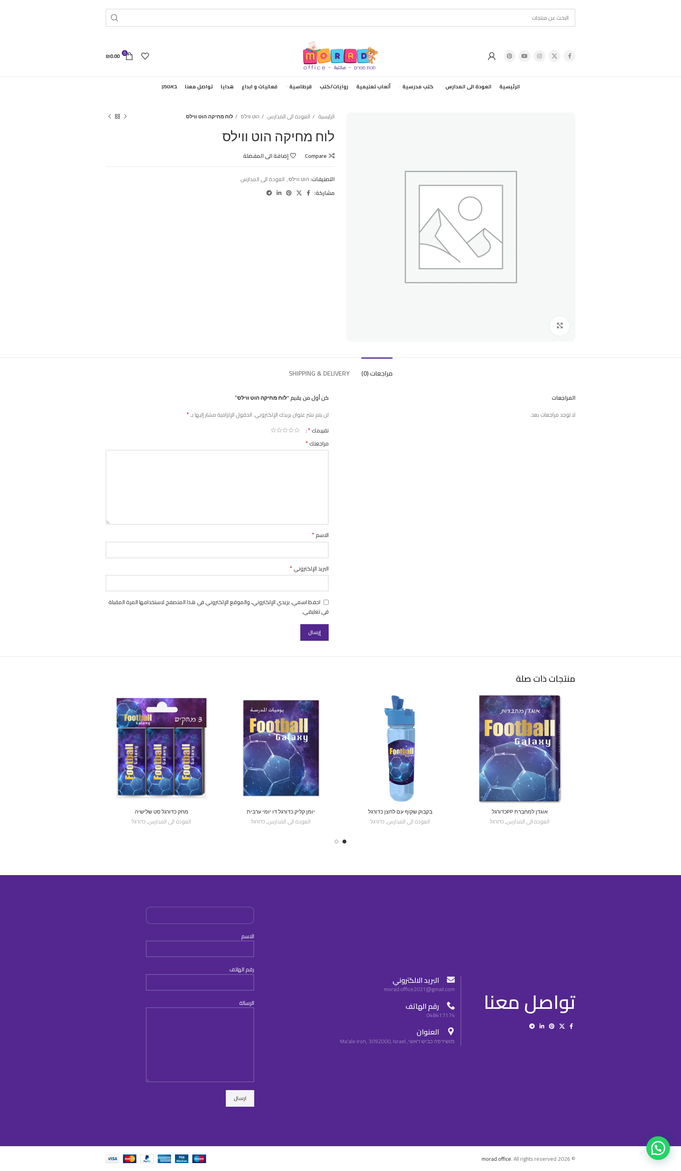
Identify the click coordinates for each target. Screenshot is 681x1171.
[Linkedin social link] (279, 193)
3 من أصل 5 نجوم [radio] (285, 430)
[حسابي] (492, 56)
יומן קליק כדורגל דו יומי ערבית (281, 811)
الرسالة (246, 1003)
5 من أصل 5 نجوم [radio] (273, 430)
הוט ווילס (249, 116)
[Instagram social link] (539, 56)
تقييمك (318, 430)
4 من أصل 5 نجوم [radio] (279, 430)
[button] (658, 1148)
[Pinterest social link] (509, 56)
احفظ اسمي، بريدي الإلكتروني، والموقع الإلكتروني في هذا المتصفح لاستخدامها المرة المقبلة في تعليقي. (218, 607)
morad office (496, 1159)
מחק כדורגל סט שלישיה (161, 811)
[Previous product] (125, 117)
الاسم (320, 535)
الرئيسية (326, 116)
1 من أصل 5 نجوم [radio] (297, 430)
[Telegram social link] (269, 193)
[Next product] (110, 117)
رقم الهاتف (241, 970)
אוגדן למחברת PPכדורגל (520, 811)
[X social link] (554, 56)
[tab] (377, 369)
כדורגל (497, 822)
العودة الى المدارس (288, 116)
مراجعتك (317, 443)
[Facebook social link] (569, 56)
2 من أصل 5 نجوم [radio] (291, 430)
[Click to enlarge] (559, 326)
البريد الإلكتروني (309, 568)
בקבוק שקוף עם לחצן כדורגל (400, 811)
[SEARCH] (115, 18)
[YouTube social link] (524, 56)
